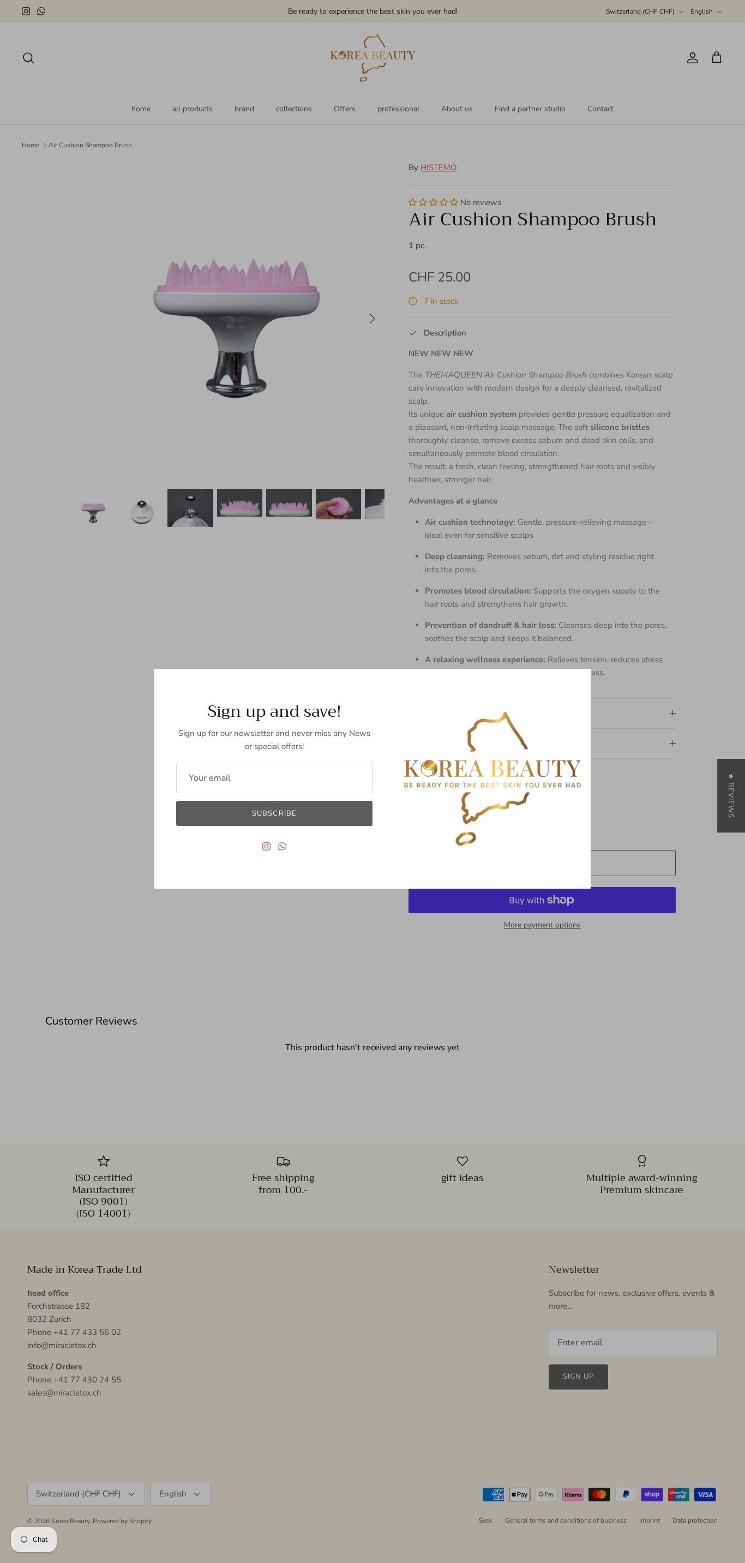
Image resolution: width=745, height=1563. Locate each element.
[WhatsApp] (282, 846)
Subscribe (274, 813)
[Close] (577, 682)
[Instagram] (266, 846)
